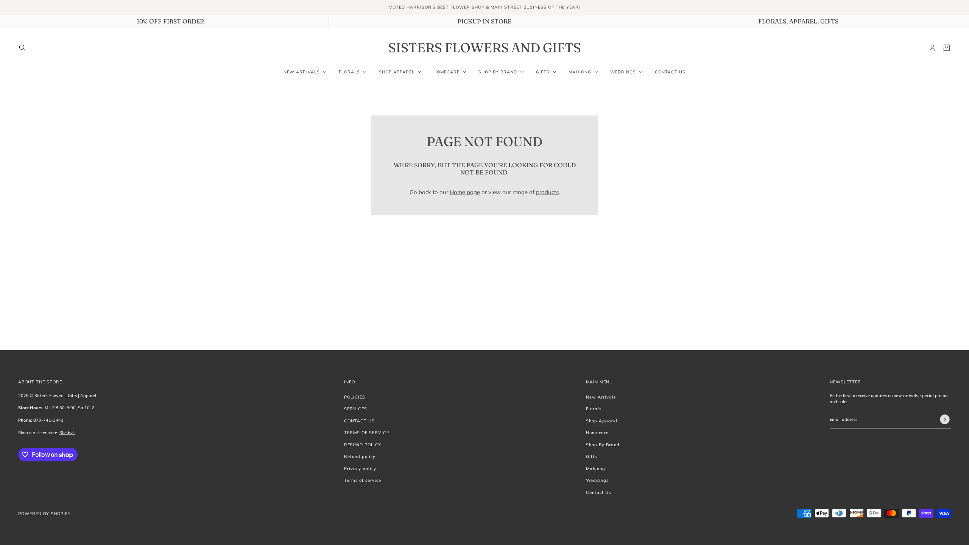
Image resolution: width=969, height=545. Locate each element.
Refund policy (359, 456)
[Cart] (947, 48)
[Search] (22, 48)
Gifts (591, 456)
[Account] (932, 48)
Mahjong (595, 468)
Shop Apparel (601, 421)
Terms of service (362, 480)
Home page (465, 192)
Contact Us (598, 492)
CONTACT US (359, 421)
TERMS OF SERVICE (366, 432)
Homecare (597, 432)
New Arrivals (601, 397)
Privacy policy (360, 468)
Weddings (597, 480)
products (547, 192)
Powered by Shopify (44, 513)
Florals (593, 408)
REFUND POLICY (363, 444)
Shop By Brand (603, 444)
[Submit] (945, 419)
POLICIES (354, 397)
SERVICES (355, 408)
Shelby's (67, 432)
